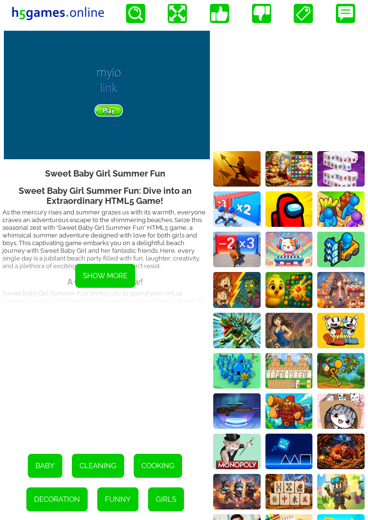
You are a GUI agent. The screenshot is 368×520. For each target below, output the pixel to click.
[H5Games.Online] (58, 13)
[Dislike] (261, 13)
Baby (45, 465)
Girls (166, 499)
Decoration (57, 499)
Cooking (157, 465)
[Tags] (303, 13)
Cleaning (98, 465)
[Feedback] (345, 13)
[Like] (219, 13)
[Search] (135, 13)
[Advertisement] (105, 372)
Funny (118, 499)
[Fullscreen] (177, 13)
